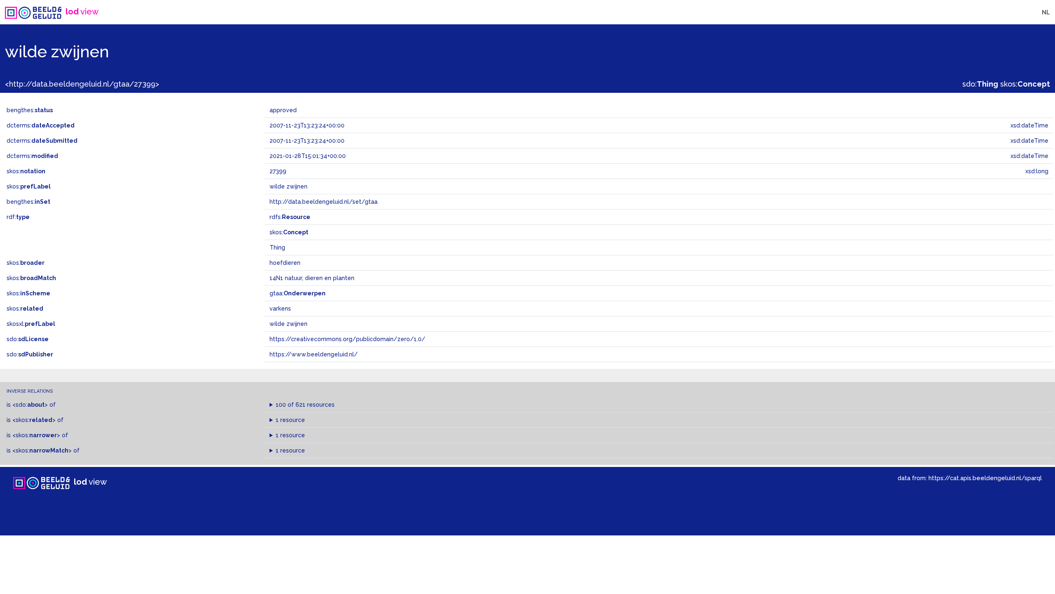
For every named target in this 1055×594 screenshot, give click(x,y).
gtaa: (298, 293)
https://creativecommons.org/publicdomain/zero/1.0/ (347, 339)
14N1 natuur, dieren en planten (312, 278)
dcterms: (41, 125)
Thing (277, 247)
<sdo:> (30, 404)
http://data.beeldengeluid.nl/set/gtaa (323, 201)
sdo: (980, 84)
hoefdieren (285, 262)
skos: (1025, 84)
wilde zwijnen (288, 324)
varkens (280, 308)
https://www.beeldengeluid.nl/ (314, 354)
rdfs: (290, 217)
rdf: (18, 217)
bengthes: (30, 110)
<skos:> (34, 420)
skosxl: (31, 324)
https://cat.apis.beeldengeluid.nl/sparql (985, 477)
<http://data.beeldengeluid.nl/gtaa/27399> (82, 84)
